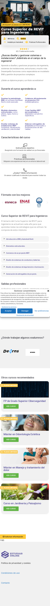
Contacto (5, 583)
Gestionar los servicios (9, 307)
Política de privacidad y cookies (16, 563)
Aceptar (8, 311)
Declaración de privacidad (25, 315)
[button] (48, 291)
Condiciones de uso (10, 573)
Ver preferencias (42, 311)
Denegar (25, 311)
